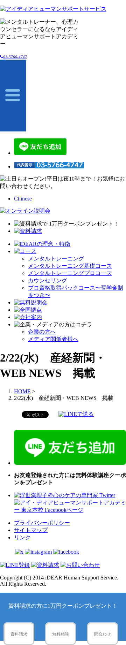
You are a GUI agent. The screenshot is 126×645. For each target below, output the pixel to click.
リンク (22, 537)
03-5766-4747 (15, 57)
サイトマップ (31, 530)
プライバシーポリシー (42, 523)
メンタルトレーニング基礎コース (70, 266)
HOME (22, 391)
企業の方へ (42, 332)
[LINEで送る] (76, 414)
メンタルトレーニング (56, 258)
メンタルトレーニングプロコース (70, 273)
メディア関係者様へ (53, 339)
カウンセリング (47, 280)
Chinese (23, 199)
